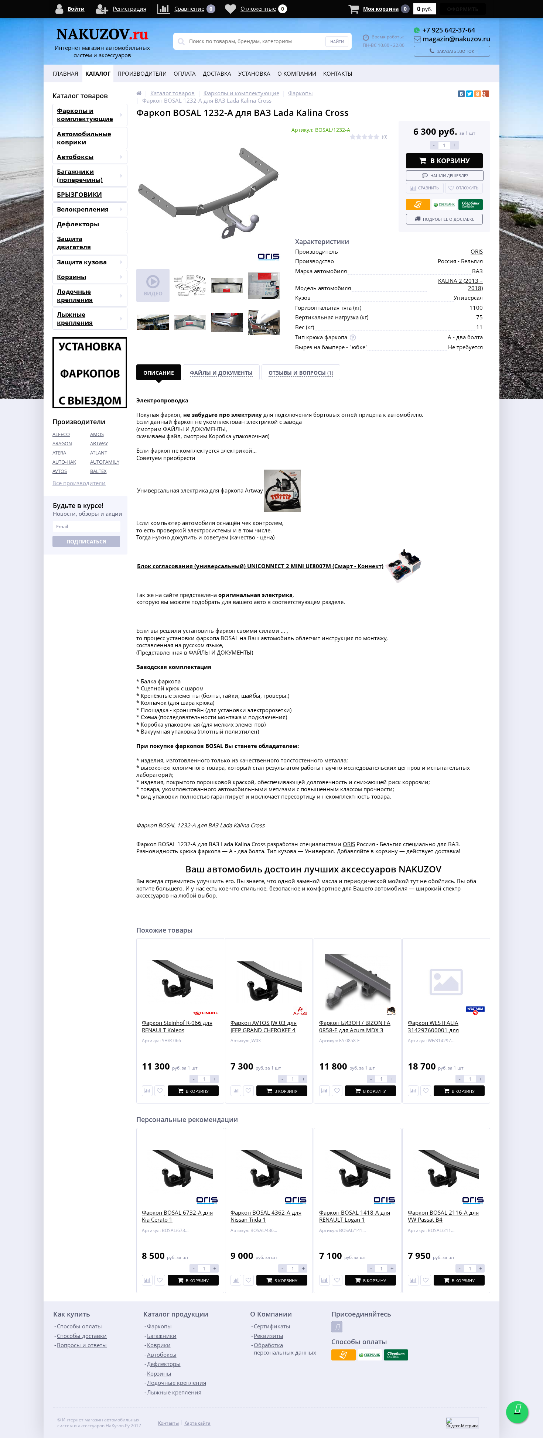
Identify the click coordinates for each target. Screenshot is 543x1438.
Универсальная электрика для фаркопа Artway (200, 490)
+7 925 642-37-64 (449, 29)
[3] (365, 137)
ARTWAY (99, 443)
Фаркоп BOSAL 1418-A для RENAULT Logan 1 (354, 1216)
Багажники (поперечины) (80, 175)
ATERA (59, 452)
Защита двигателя (74, 242)
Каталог (97, 73)
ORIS (477, 251)
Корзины (71, 276)
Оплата (185, 73)
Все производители (79, 483)
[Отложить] (159, 1090)
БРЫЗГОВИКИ (79, 194)
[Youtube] (336, 1326)
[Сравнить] (147, 1090)
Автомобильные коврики (84, 138)
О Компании (296, 73)
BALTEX (98, 471)
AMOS (97, 434)
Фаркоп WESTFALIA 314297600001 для (433, 1026)
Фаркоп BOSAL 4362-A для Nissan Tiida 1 (265, 1216)
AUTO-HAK (64, 462)
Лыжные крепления (75, 318)
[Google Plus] (485, 93)
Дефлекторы (78, 224)
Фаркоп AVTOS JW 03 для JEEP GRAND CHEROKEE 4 (263, 1026)
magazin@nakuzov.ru (456, 38)
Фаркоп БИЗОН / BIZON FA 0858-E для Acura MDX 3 (354, 1026)
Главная (65, 73)
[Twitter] (469, 93)
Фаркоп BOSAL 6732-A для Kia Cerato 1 (177, 1216)
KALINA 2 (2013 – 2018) (460, 284)
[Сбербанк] (444, 204)
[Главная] (138, 93)
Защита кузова (82, 262)
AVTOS (59, 471)
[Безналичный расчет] (418, 204)
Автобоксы (75, 156)
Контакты (337, 73)
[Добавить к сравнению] (147, 1280)
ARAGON (62, 443)
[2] (359, 137)
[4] (370, 137)
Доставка (217, 73)
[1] (353, 137)
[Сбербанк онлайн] (470, 204)
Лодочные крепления (75, 295)
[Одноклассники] (477, 93)
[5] (376, 137)
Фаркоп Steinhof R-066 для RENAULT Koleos (177, 1026)
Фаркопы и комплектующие (85, 114)
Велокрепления (83, 209)
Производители (142, 73)
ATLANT (98, 452)
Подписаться (86, 541)
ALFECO (61, 434)
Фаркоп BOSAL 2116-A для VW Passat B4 (443, 1216)
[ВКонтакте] (461, 93)
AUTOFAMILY (104, 462)
